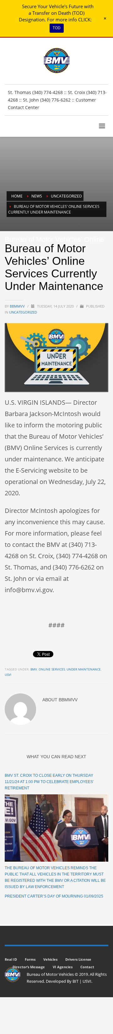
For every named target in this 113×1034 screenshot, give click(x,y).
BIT (75, 981)
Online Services (52, 669)
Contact (87, 967)
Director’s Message (29, 967)
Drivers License (78, 959)
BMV (33, 669)
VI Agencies (63, 967)
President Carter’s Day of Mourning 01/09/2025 (54, 896)
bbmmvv (18, 306)
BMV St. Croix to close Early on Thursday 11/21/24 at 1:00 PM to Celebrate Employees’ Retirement (49, 781)
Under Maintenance (84, 669)
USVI (8, 674)
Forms (30, 959)
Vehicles (50, 959)
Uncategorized (23, 312)
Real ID (11, 959)
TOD (57, 28)
